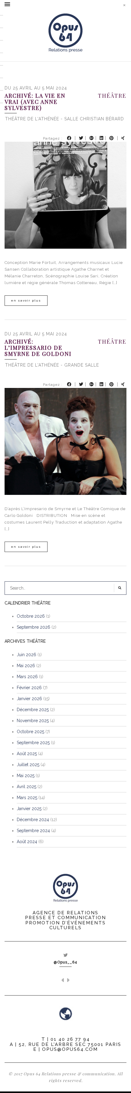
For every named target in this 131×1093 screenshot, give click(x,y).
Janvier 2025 (29, 808)
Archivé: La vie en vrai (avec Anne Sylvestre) (35, 102)
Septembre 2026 (33, 627)
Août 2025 (27, 753)
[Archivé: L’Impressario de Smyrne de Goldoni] (65, 441)
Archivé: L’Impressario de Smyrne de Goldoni (38, 348)
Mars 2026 (27, 676)
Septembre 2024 (33, 830)
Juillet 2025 (28, 764)
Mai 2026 (26, 665)
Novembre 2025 (33, 720)
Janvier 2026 (29, 698)
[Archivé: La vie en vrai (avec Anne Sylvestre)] (65, 195)
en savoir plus (26, 300)
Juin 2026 (26, 654)
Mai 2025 (25, 775)
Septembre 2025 (33, 742)
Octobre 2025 (30, 731)
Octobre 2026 (31, 616)
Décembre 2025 (33, 709)
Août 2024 (27, 841)
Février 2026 (29, 687)
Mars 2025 (27, 797)
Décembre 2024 (33, 819)
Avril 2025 (26, 786)
